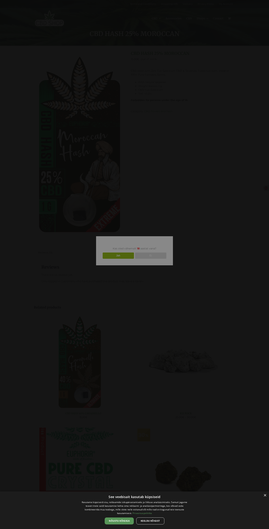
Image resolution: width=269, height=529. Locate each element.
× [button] (265, 495)
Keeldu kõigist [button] (150, 520)
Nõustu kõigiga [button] (119, 520)
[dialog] (134, 510)
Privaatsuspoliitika (142, 513)
